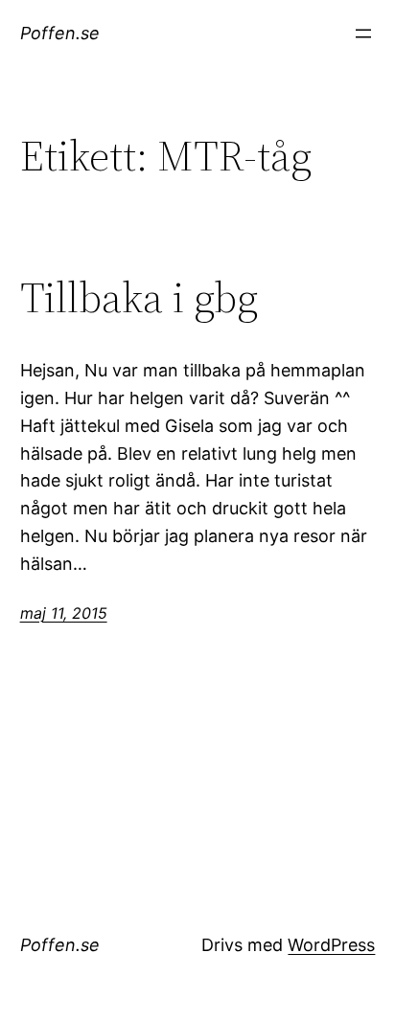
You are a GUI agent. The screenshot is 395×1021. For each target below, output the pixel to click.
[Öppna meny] (363, 33)
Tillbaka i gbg (139, 298)
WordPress (331, 945)
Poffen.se (60, 33)
